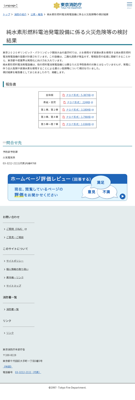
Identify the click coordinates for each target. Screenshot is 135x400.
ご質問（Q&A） (15, 229)
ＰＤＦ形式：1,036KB (78, 124)
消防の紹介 (20, 14)
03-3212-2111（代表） (28, 372)
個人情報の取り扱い (17, 269)
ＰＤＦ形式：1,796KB (78, 117)
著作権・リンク (15, 277)
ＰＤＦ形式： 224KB (78, 102)
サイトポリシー (15, 260)
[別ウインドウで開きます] (67, 187)
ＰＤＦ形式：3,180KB (78, 109)
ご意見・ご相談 (15, 237)
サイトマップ (13, 285)
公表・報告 (37, 14)
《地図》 (8, 366)
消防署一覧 (12, 309)
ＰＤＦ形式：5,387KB (78, 95)
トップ (6, 14)
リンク (10, 333)
